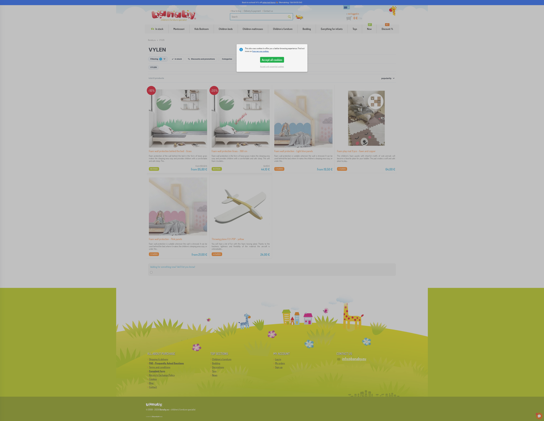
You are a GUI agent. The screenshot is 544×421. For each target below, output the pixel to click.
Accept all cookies (272, 60)
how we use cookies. (260, 51)
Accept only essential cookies (272, 66)
